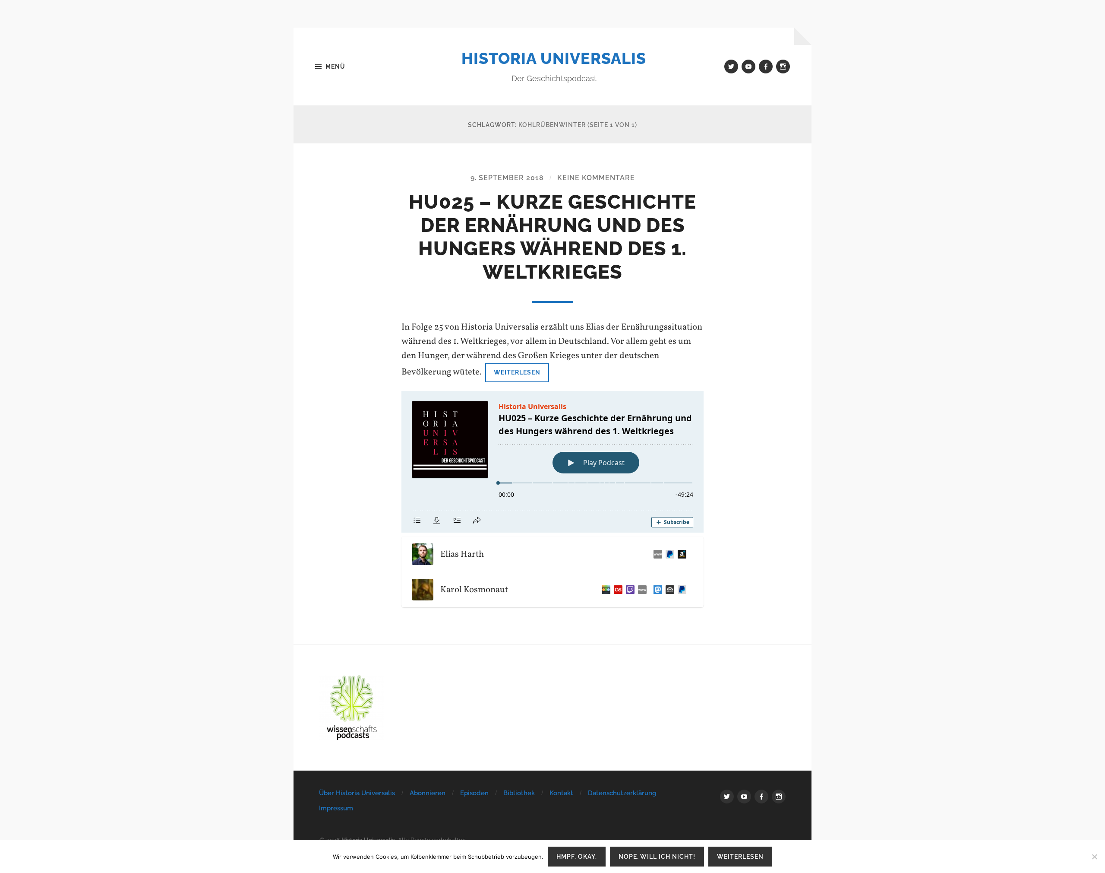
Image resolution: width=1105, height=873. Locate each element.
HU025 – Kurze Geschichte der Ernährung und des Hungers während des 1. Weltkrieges (552, 236)
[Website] (656, 554)
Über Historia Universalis (357, 793)
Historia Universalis (553, 58)
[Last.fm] (616, 589)
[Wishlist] (680, 554)
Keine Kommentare (596, 178)
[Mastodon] (656, 589)
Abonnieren (427, 793)
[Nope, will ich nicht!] (1094, 856)
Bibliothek (519, 793)
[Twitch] (628, 589)
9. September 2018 (507, 178)
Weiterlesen (517, 372)
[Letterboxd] (604, 589)
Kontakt (561, 793)
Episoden (474, 793)
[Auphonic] (668, 589)
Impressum (336, 808)
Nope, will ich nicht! (657, 856)
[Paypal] (668, 554)
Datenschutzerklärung (622, 793)
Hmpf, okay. (576, 856)
